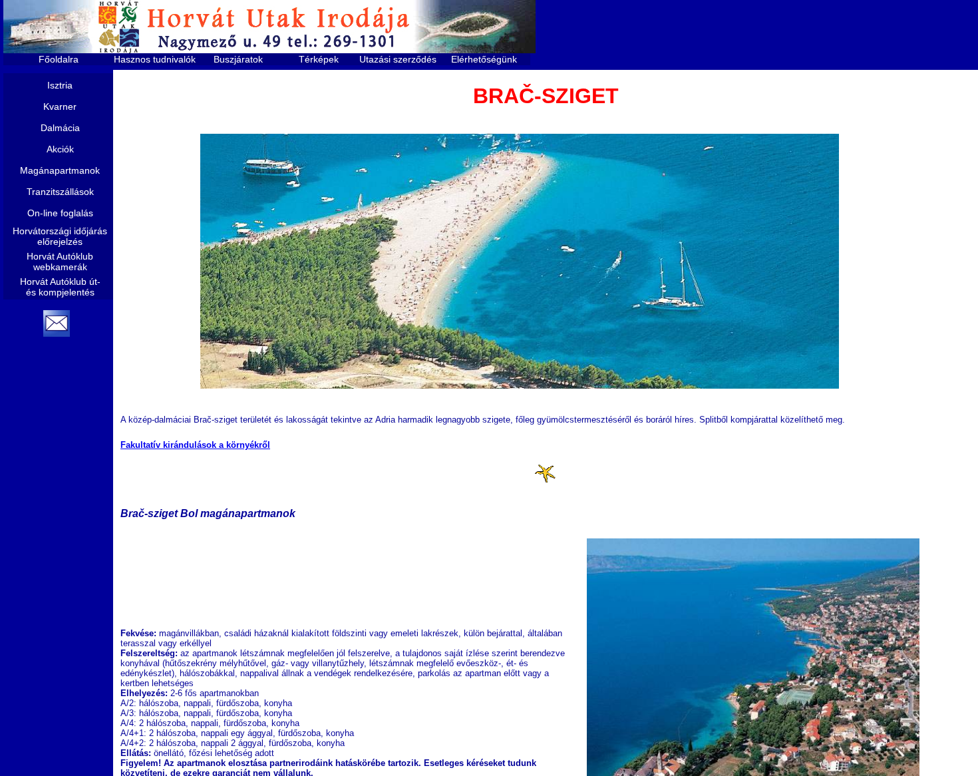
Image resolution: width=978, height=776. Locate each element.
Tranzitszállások (60, 191)
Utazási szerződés (397, 59)
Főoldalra (59, 59)
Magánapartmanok (60, 170)
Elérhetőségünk (484, 59)
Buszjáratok (238, 59)
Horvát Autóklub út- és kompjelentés (60, 286)
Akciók (60, 149)
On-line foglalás (60, 213)
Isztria (60, 85)
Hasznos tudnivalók (155, 59)
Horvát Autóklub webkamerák (60, 261)
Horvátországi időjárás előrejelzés (60, 236)
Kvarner (60, 106)
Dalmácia (60, 127)
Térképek (319, 59)
